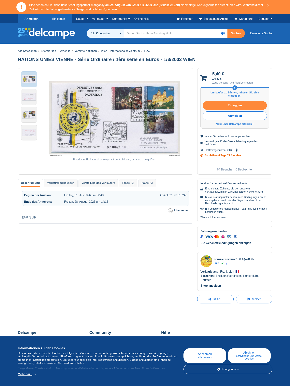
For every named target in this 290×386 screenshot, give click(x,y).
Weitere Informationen (212, 217)
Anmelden (31, 18)
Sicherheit (219, 136)
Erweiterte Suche (261, 33)
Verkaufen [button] (98, 18)
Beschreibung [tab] (30, 182)
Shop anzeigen (210, 285)
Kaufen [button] (80, 18)
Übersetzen (181, 210)
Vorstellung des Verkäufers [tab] (98, 182)
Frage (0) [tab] (128, 182)
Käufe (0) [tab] (147, 182)
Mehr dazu (25, 374)
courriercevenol (225, 259)
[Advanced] (227, 263)
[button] (223, 33)
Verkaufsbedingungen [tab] (60, 182)
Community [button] (119, 18)
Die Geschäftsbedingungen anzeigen (225, 243)
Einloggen (58, 18)
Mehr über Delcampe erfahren (234, 123)
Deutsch (263, 18)
